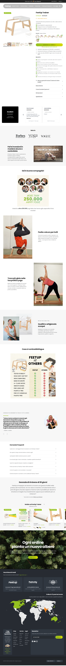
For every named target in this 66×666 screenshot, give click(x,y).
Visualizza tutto (33, 506)
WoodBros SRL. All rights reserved (14, 661)
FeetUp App (37, 6)
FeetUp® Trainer (15, 6)
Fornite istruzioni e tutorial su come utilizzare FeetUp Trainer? (24, 473)
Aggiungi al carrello (49, 45)
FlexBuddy (31, 6)
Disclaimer (27, 640)
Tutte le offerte (24, 6)
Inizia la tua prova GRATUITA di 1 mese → (8, 650)
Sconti (21, 637)
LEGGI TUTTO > (33, 557)
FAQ (20, 643)
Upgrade (15, 640)
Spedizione (39, 96)
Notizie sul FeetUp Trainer (33, 504)
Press (21, 641)
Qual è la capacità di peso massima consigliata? (21, 463)
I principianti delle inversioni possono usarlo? (20, 456)
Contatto (21, 645)
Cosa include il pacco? (42, 89)
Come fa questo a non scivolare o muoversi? (20, 470)
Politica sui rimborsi (37, 497)
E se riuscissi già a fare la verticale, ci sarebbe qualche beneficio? (25, 459)
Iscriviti (59, 637)
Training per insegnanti (47, 6)
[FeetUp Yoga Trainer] (8, 6)
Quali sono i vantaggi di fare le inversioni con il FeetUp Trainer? (24, 449)
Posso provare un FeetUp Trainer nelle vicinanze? (21, 466)
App (14, 646)
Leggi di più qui (22, 575)
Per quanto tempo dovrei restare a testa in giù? (21, 452)
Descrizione (39, 86)
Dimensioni (39, 93)
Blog (20, 639)
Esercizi (54, 6)
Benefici (38, 57)
